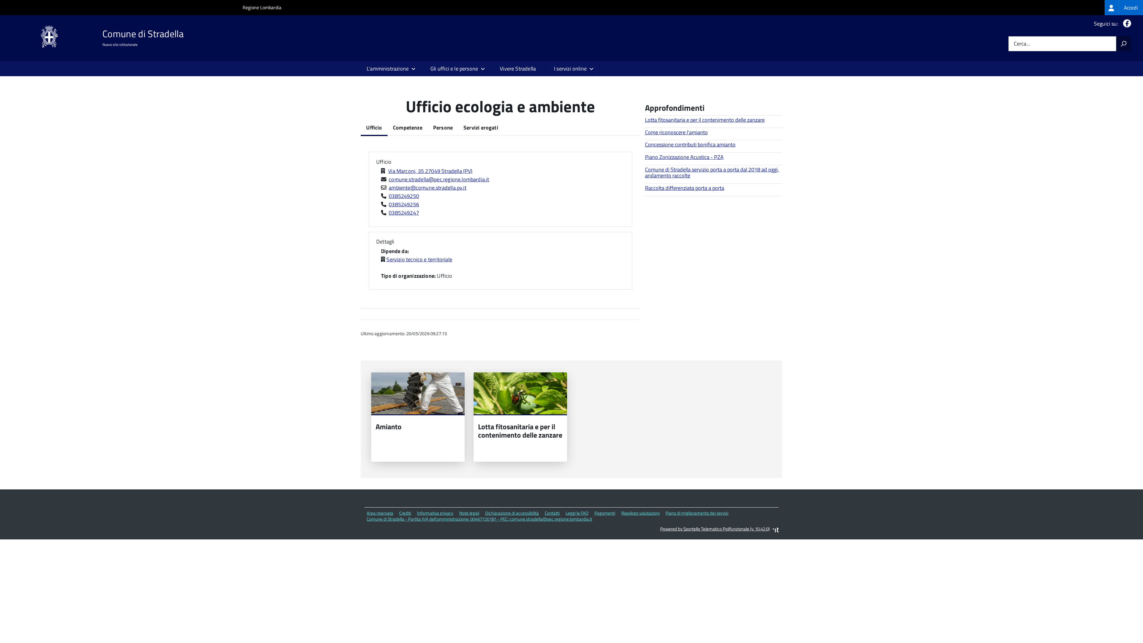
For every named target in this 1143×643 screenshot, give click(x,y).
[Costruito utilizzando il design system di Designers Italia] (776, 530)
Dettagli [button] (385, 242)
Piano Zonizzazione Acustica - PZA (684, 157)
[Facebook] (1126, 24)
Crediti (405, 513)
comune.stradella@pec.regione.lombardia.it (439, 179)
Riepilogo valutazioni (640, 513)
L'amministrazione (388, 69)
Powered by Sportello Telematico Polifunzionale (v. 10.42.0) (715, 528)
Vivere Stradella (518, 69)
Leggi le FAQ (577, 513)
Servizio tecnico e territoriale (419, 259)
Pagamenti (604, 513)
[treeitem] (1124, 7)
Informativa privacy (435, 513)
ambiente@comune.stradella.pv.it (427, 188)
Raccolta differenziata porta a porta (684, 188)
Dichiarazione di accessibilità (512, 513)
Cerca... (1022, 44)
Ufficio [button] (383, 162)
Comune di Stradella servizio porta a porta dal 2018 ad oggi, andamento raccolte (712, 173)
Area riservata (380, 513)
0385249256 (404, 204)
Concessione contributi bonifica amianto (690, 145)
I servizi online (570, 69)
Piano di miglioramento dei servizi (697, 513)
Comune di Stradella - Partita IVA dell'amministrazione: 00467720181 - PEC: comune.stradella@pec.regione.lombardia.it (479, 519)
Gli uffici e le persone (454, 69)
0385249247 (404, 213)
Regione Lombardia (262, 7)
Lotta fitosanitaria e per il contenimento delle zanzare (705, 120)
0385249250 (404, 196)
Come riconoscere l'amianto (676, 132)
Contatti (552, 513)
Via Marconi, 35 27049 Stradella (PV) (430, 171)
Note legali (469, 513)
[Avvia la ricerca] (1123, 43)
